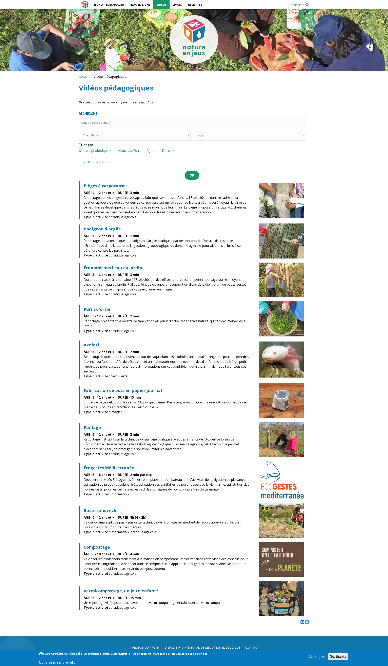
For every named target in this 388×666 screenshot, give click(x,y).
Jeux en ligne (140, 4)
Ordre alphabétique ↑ (95, 150)
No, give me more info (57, 662)
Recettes (195, 4)
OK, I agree (317, 656)
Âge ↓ (151, 150)
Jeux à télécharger (109, 4)
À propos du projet (145, 647)
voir (194, 200)
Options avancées (96, 162)
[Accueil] (194, 39)
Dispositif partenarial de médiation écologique (202, 647)
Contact (252, 647)
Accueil (85, 4)
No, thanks (338, 656)
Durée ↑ (168, 150)
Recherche (296, 5)
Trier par (86, 145)
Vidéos (161, 4)
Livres (177, 4)
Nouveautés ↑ (129, 150)
